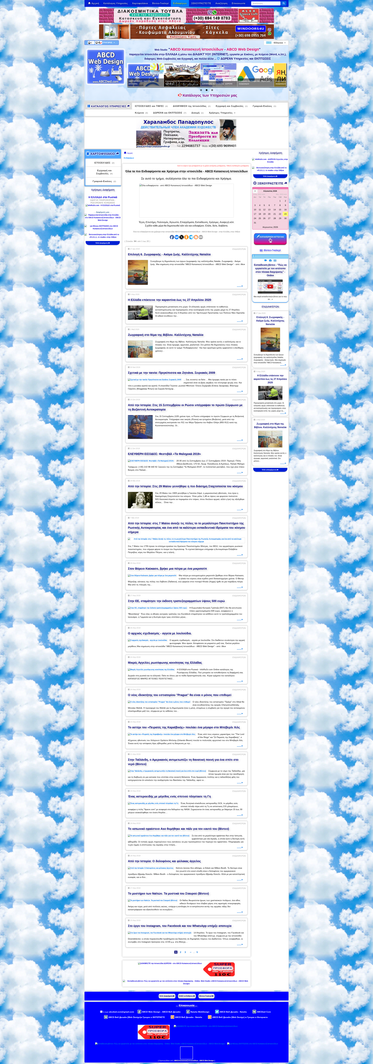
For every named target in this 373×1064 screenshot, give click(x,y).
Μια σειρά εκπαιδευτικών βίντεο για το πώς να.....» (270, 298)
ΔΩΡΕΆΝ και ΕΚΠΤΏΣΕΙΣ (169, 113)
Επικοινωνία (238, 3)
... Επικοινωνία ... (186, 1005)
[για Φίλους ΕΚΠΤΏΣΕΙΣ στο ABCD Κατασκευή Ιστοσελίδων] (103, 227)
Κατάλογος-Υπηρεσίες (115, 3)
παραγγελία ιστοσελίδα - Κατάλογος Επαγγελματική (228, 82)
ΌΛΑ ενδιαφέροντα (269, 470)
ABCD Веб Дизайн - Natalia (233, 1012)
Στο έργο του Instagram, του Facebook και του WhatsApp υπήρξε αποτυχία (179, 925)
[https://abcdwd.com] (106, 66)
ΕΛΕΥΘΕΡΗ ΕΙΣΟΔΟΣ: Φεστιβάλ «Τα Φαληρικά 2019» (164, 453)
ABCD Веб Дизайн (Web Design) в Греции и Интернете (240, 1017)
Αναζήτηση (221, 3)
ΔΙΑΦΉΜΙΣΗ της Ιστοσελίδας (192, 106)
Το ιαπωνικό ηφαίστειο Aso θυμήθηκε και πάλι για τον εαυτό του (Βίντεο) (178, 828)
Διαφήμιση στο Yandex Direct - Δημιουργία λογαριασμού (194, 82)
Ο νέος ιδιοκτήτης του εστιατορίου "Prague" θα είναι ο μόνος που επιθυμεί (179, 695)
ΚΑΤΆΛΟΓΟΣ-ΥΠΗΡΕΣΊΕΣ (108, 106)
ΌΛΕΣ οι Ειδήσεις (186, 996)
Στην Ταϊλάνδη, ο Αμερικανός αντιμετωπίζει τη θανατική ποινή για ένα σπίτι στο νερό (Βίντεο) (183, 762)
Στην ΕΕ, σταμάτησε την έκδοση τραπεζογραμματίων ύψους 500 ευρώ (176, 601)
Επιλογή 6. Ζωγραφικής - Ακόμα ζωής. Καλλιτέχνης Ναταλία (169, 254)
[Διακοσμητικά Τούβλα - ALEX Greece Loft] (186, 15)
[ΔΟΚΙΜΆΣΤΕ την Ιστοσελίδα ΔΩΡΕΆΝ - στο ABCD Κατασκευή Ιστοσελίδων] (170, 963)
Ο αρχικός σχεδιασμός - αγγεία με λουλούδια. (160, 633)
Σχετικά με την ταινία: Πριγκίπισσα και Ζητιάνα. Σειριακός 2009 (171, 372)
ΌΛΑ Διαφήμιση (102, 243)
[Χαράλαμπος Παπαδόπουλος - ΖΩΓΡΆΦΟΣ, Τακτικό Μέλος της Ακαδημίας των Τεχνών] (186, 133)
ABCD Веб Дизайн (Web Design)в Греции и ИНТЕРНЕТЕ (136, 1017)
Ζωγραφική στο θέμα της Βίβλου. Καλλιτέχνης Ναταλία (165, 334)
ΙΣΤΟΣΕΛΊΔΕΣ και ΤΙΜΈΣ (151, 106)
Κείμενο (141, 113)
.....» (240, 285)
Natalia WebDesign (200, 1012)
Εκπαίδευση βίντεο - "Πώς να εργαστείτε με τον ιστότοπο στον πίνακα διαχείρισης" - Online (270, 270)
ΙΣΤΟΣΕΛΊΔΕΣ (104, 162)
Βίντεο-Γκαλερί (160, 3)
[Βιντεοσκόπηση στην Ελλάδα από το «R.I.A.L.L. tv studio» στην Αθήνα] (103, 236)
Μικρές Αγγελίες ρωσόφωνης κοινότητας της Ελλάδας (165, 662)
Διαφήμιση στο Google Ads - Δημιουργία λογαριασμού (156, 82)
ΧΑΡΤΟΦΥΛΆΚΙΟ (102, 153)
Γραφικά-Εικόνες (264, 106)
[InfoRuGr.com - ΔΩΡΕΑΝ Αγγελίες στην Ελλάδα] (270, 160)
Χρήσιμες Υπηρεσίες (221, 113)
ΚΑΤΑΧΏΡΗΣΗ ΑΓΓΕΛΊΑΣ (272, 237)
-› (190, 952)
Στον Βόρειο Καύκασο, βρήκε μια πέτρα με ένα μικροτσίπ (167, 568)
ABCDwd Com (264, 1012)
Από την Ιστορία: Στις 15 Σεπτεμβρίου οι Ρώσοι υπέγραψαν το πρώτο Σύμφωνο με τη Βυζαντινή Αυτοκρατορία (185, 407)
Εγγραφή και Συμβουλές (232, 106)
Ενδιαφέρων (180, 3)
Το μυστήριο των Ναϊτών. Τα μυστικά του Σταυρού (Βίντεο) (168, 893)
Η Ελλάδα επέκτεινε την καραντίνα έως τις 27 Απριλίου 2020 (169, 299)
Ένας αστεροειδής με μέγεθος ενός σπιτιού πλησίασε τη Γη (169, 796)
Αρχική (95, 3)
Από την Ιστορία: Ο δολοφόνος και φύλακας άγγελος (164, 861)
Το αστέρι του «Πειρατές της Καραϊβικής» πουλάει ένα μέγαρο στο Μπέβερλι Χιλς (184, 727)
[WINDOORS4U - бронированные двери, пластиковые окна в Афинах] (186, 31)
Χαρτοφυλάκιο (140, 3)
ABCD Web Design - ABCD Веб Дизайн (161, 1012)
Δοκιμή (197, 113)
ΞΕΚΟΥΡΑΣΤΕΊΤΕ (201, 3)
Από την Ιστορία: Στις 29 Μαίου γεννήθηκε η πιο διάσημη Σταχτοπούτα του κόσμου (185, 486)
